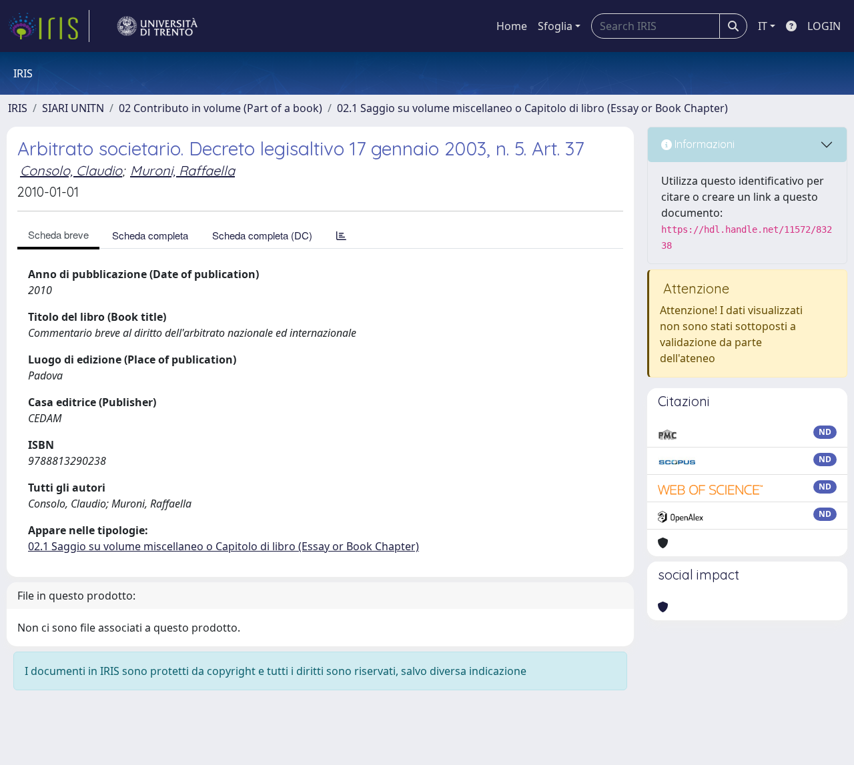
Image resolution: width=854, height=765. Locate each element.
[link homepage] (48, 26)
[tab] (341, 235)
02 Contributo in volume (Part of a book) (220, 108)
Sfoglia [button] (555, 26)
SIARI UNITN (73, 108)
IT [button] (762, 26)
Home (511, 26)
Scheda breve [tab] (58, 234)
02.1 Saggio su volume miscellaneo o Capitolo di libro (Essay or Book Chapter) (532, 108)
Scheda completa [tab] (150, 235)
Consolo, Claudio (71, 170)
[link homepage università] (157, 26)
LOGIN (824, 26)
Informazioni (703, 144)
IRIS (17, 108)
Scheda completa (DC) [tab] (262, 235)
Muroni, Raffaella (182, 170)
